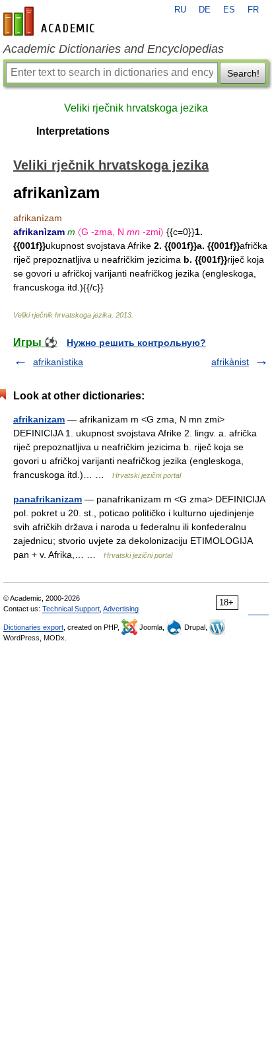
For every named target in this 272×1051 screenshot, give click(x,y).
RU (180, 10)
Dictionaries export (33, 627)
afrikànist (230, 361)
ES (229, 10)
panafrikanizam (47, 499)
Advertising (121, 609)
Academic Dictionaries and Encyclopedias (113, 48)
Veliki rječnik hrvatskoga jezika (136, 108)
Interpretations (73, 131)
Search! (243, 73)
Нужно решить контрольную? (136, 342)
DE (205, 10)
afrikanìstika (58, 361)
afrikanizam (39, 419)
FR (253, 10)
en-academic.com (50, 21)
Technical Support (71, 609)
